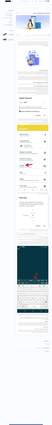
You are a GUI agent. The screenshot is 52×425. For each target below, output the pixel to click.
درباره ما (21, 1)
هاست (32, 1)
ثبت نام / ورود (8, 1)
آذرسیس (47, 319)
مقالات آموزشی (25, 1)
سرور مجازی (36, 1)
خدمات (29, 1)
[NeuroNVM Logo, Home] (46, 1)
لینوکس (36, 89)
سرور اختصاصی (41, 1)
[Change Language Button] (12, 1)
